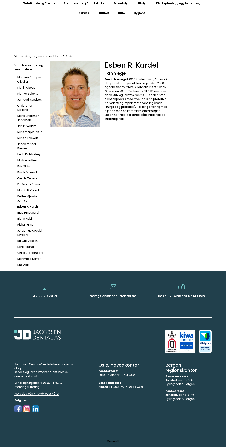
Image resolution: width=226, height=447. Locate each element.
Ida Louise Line (27, 160)
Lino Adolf (24, 265)
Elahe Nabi (24, 219)
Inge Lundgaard (28, 213)
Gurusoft (113, 441)
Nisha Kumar (26, 225)
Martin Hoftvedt (28, 190)
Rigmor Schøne (27, 94)
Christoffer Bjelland (24, 108)
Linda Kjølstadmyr (29, 154)
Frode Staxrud (27, 172)
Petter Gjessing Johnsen (27, 198)
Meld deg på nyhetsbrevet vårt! (36, 394)
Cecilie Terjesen (28, 178)
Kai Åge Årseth (27, 241)
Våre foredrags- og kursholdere (28, 67)
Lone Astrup (25, 247)
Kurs (121, 13)
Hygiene (139, 13)
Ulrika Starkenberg (30, 253)
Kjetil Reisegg (26, 88)
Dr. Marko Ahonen (29, 184)
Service (84, 13)
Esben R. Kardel (28, 207)
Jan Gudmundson (29, 100)
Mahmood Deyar (29, 259)
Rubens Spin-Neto (29, 132)
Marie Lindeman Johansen (28, 118)
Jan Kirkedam (26, 126)
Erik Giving (24, 166)
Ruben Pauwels (27, 138)
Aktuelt (103, 13)
